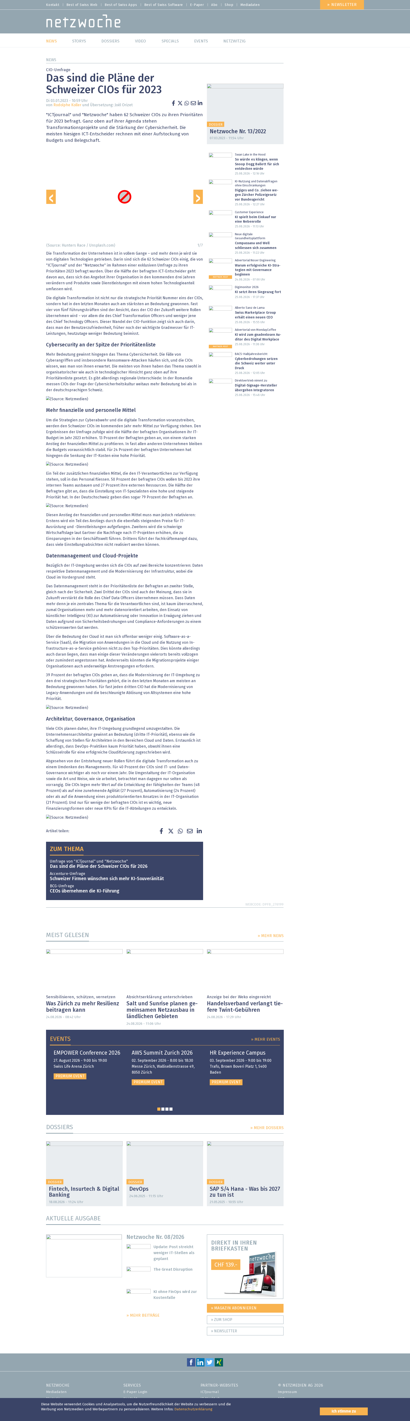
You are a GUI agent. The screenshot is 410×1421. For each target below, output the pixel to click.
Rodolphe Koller (67, 105)
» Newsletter (342, 5)
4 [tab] (170, 1109)
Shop (229, 5)
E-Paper (197, 5)
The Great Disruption (173, 1270)
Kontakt (52, 5)
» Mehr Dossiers (267, 1128)
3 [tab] (166, 1109)
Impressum (287, 1392)
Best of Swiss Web (82, 5)
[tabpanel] (87, 1064)
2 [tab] (162, 1109)
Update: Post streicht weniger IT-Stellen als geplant (174, 1253)
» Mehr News (271, 936)
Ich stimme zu (344, 1411)
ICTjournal (209, 1392)
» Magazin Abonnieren (234, 1308)
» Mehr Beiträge (142, 1316)
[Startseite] (83, 22)
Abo (214, 5)
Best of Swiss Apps (121, 5)
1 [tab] (158, 1109)
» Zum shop (221, 1320)
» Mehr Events (265, 1040)
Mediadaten (250, 5)
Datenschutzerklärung (193, 1409)
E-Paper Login (135, 1392)
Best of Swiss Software (163, 5)
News (51, 60)
